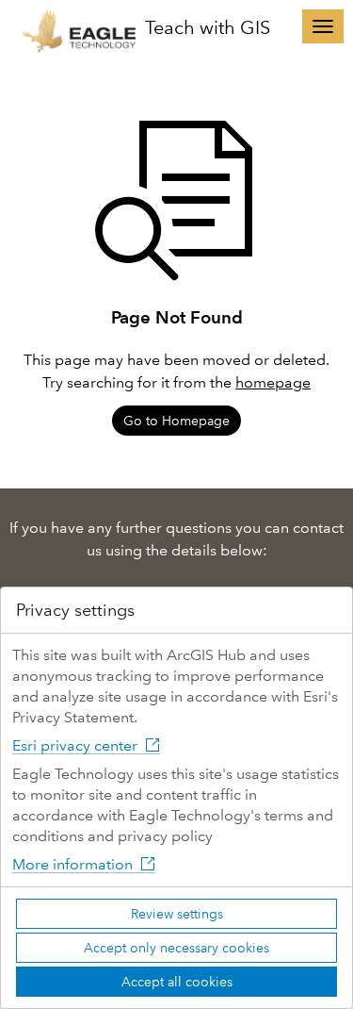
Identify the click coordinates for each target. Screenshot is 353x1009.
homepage (273, 382)
